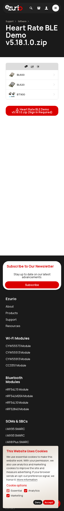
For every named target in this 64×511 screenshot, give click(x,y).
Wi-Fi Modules (17, 338)
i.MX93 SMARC (15, 435)
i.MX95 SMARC (15, 429)
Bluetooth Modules (14, 379)
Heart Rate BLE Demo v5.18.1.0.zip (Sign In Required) (32, 110)
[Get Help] (26, 66)
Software (22, 21)
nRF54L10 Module (17, 402)
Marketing (17, 495)
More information (27, 479)
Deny (38, 502)
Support (10, 21)
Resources (13, 326)
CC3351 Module (16, 365)
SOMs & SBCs (17, 421)
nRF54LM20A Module (19, 396)
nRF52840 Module (17, 409)
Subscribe (32, 285)
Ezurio (11, 299)
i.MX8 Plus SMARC (17, 442)
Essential (16, 490)
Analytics (34, 490)
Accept (49, 502)
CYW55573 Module (18, 346)
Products (12, 313)
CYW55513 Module (18, 352)
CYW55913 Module (18, 359)
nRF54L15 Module (17, 389)
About (10, 306)
